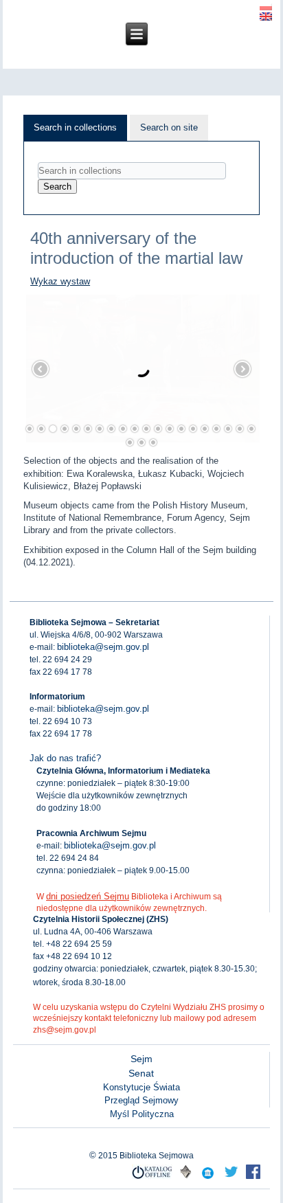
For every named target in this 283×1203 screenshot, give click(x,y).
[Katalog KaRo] (186, 1178)
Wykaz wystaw (60, 281)
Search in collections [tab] (75, 127)
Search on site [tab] (169, 127)
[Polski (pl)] (266, 5)
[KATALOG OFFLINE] (152, 1178)
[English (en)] (266, 15)
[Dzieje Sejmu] (231, 1178)
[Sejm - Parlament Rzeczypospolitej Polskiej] (208, 1178)
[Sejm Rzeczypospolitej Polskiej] (253, 1178)
